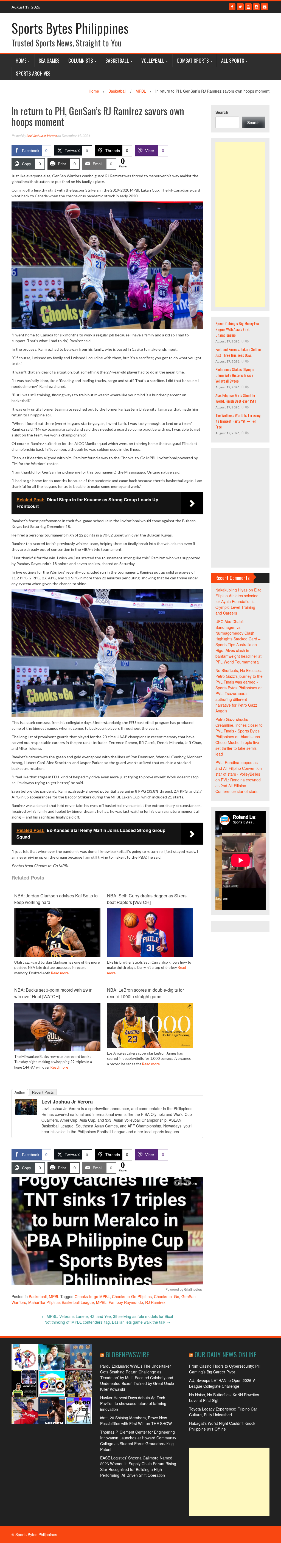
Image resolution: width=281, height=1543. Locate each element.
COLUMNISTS (80, 60)
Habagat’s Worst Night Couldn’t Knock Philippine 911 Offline (222, 1426)
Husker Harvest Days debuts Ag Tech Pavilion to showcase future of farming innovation (133, 1403)
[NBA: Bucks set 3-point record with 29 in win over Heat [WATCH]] (57, 1026)
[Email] (264, 6)
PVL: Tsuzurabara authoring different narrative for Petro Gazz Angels (236, 702)
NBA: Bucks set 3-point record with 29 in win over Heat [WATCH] (53, 993)
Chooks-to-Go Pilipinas (132, 1296)
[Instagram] (256, 6)
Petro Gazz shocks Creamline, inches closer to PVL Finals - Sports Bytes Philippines (239, 728)
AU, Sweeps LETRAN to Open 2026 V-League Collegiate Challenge (222, 1383)
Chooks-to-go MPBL (92, 1296)
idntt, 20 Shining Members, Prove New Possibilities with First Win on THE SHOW (136, 1420)
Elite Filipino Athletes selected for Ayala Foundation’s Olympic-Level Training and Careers (238, 601)
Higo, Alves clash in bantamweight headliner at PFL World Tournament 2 (238, 656)
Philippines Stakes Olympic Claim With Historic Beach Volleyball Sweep (234, 375)
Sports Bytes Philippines (70, 28)
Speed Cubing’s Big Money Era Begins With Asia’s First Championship (237, 329)
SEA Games (49, 60)
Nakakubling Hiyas (231, 590)
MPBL (141, 91)
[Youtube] (248, 6)
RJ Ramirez (155, 1302)
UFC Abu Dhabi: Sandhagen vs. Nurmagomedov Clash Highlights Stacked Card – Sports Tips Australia (237, 633)
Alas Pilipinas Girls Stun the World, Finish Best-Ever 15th (235, 398)
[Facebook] (232, 6)
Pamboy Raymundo (126, 1302)
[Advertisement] (240, 224)
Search (221, 112)
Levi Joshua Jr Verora (41, 136)
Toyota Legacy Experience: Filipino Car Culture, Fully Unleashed (223, 1411)
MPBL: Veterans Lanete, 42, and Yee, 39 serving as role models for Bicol (107, 1316)
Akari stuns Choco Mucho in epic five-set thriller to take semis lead (237, 745)
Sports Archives (33, 73)
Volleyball (152, 60)
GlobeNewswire (127, 1354)
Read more (60, 973)
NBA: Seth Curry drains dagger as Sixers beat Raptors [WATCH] (147, 898)
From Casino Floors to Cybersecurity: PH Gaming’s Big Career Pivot (224, 1369)
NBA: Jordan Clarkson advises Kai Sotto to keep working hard (56, 898)
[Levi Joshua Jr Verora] (26, 1106)
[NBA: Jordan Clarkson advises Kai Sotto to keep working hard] (57, 932)
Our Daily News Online (225, 1354)
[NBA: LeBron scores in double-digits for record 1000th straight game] (150, 1024)
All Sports (232, 60)
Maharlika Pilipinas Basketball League (61, 1302)
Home (21, 60)
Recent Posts (43, 1092)
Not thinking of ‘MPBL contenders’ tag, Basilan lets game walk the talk (107, 1322)
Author (20, 1092)
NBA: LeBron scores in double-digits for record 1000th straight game (145, 993)
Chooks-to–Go (166, 1296)
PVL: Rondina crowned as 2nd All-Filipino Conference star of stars (238, 785)
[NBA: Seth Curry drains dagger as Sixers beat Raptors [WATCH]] (150, 932)
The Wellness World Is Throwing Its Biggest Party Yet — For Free (238, 421)
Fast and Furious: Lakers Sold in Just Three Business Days (238, 352)
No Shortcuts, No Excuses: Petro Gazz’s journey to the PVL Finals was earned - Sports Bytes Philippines (239, 679)
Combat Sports (193, 60)
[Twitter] (240, 6)
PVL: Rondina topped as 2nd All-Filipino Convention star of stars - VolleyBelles (238, 768)
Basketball (117, 60)
